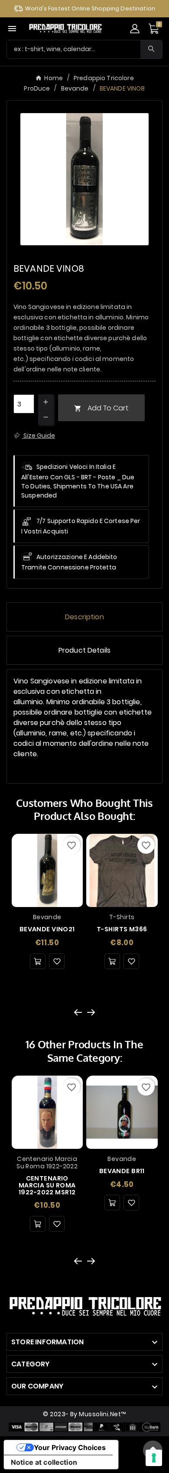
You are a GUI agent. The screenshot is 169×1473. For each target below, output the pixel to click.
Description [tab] (84, 617)
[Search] (151, 49)
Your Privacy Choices (70, 1447)
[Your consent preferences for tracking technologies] (154, 1458)
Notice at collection (44, 1462)
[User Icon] (135, 28)
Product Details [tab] (84, 650)
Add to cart (101, 408)
